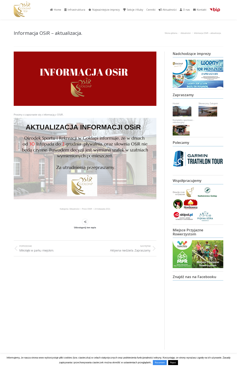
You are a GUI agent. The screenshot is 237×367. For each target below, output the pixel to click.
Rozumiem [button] (160, 362)
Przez (87, 209)
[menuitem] (55, 9)
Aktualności (74, 209)
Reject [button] (173, 362)
